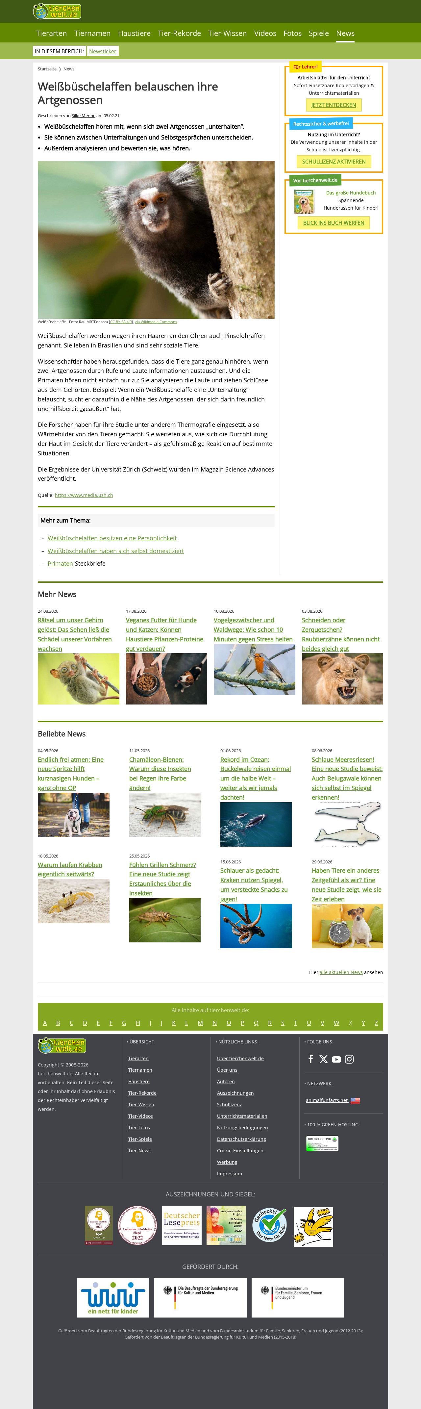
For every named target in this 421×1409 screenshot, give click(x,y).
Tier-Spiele (140, 1139)
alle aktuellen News (341, 972)
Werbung (227, 1162)
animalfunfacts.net (327, 1100)
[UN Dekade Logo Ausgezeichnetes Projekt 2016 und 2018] (228, 1226)
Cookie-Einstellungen (240, 1150)
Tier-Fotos (139, 1127)
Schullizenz (229, 1104)
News (345, 33)
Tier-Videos (140, 1116)
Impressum (229, 1173)
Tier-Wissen (227, 33)
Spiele (319, 33)
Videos (265, 33)
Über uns (227, 1070)
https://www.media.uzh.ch (84, 495)
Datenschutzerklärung (241, 1139)
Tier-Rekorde (179, 33)
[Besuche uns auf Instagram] (349, 1059)
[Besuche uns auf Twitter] (324, 1059)
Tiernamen (92, 33)
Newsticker (102, 51)
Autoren (226, 1081)
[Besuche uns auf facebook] (311, 1059)
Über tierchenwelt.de (240, 1058)
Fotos (293, 33)
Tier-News (139, 1150)
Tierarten (51, 33)
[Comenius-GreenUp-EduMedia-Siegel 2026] (100, 1226)
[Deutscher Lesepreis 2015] (183, 1226)
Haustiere (134, 33)
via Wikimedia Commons (156, 321)
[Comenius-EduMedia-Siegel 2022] (139, 1226)
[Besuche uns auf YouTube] (336, 1059)
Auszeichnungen (235, 1093)
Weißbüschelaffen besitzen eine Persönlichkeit (112, 538)
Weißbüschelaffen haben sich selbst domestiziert (116, 551)
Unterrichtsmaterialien (242, 1116)
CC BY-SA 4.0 (121, 321)
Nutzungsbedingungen (242, 1127)
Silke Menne (83, 115)
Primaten (60, 563)
